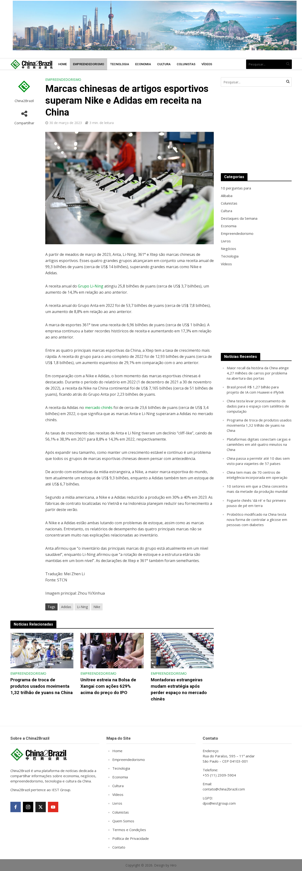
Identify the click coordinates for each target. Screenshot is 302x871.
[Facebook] (15, 807)
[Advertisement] (256, 130)
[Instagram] (28, 807)
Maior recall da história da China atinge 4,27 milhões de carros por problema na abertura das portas (258, 373)
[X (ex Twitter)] (40, 807)
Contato (118, 847)
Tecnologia (119, 64)
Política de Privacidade (130, 838)
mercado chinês (99, 407)
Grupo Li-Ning (90, 286)
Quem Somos (123, 821)
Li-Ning (82, 607)
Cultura (164, 64)
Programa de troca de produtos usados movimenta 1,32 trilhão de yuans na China (41, 686)
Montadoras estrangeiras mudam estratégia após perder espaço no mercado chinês (179, 689)
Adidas (66, 607)
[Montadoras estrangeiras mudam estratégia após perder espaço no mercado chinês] (182, 650)
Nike (96, 607)
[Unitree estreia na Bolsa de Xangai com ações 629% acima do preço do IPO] (112, 650)
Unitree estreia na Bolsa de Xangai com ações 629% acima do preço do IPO (108, 686)
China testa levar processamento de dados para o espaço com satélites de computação (258, 406)
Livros (117, 803)
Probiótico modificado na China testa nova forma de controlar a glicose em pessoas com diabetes (257, 519)
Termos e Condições (129, 829)
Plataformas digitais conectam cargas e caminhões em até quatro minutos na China (259, 444)
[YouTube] (53, 807)
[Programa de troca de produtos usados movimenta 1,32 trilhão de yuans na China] (42, 650)
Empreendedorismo (88, 64)
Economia (143, 64)
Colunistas (186, 64)
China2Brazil (24, 101)
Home (62, 64)
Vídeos (206, 64)
